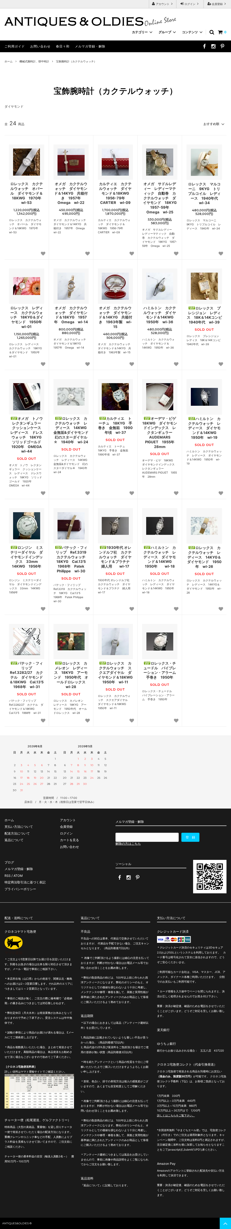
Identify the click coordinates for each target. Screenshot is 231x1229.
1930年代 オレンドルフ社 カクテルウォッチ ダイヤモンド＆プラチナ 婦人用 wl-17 (116, 557)
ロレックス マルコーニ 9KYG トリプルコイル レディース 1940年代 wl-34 (205, 193)
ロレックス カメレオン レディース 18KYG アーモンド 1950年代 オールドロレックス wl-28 (71, 675)
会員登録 (217, 4)
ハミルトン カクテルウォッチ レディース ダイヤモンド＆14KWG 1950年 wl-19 (204, 428)
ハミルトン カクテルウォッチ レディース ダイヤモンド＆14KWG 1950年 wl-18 (159, 557)
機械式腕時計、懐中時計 (34, 61)
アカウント (162, 4)
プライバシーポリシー (20, 889)
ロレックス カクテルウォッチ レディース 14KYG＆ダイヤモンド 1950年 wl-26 (204, 557)
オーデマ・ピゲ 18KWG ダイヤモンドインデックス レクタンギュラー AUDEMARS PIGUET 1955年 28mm (159, 432)
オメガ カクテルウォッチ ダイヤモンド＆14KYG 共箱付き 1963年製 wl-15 (115, 317)
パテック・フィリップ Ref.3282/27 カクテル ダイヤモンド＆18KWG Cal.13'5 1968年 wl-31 (26, 675)
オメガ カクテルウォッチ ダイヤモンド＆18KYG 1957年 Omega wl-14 (71, 315)
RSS (8, 876)
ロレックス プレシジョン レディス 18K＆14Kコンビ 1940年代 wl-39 (204, 315)
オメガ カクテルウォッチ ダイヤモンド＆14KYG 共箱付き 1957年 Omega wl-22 (71, 193)
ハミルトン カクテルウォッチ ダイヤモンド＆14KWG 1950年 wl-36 (160, 315)
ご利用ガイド (15, 46)
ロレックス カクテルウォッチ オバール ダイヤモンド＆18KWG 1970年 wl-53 (27, 193)
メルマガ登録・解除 (90, 46)
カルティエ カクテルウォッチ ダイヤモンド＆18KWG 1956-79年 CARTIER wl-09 (116, 193)
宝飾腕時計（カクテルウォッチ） (76, 61)
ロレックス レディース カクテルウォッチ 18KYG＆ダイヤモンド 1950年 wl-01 (27, 317)
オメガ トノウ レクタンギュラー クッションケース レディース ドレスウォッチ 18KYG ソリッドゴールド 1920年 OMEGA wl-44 (27, 435)
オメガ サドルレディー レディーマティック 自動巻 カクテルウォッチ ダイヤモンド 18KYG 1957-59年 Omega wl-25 (160, 198)
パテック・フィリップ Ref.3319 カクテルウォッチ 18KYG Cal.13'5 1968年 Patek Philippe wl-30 (72, 559)
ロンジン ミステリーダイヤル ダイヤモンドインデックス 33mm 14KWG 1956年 (27, 557)
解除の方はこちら (128, 843)
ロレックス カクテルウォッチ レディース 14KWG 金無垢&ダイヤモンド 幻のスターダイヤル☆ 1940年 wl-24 (70, 430)
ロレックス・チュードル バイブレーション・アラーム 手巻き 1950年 (160, 670)
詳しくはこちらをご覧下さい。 (176, 1115)
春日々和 (62, 46)
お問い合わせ (40, 46)
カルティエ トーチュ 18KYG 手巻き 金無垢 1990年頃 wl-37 (115, 425)
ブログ (9, 862)
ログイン (190, 4)
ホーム (9, 61)
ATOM (18, 876)
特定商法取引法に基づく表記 (25, 882)
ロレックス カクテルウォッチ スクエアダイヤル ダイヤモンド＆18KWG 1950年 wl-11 (115, 672)
